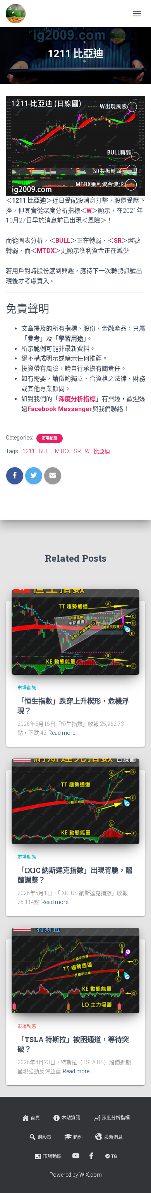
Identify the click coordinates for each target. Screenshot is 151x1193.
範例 (77, 1137)
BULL (62, 240)
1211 (28, 451)
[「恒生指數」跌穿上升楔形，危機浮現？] (75, 632)
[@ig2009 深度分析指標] (18, 13)
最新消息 (113, 1137)
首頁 (35, 1118)
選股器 (44, 1137)
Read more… (63, 733)
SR (118, 240)
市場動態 (49, 438)
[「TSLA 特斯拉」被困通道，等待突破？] (75, 970)
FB (92, 1156)
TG (114, 1156)
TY (76, 1156)
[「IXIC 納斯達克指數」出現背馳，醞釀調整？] (75, 801)
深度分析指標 (116, 1118)
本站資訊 (71, 1118)
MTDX (46, 250)
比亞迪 (102, 451)
